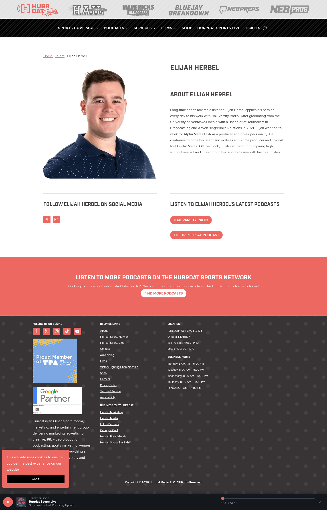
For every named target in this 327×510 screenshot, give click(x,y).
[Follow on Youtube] (77, 331)
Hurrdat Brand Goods (113, 436)
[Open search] (265, 28)
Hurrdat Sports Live (218, 28)
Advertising (107, 355)
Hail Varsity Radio (191, 220)
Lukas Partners (109, 424)
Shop (187, 28)
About (104, 331)
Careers (105, 379)
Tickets (252, 28)
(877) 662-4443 (189, 343)
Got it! (36, 479)
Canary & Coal (109, 430)
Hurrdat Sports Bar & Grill (115, 442)
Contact (105, 349)
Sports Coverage (76, 28)
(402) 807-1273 (185, 349)
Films (166, 28)
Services (143, 28)
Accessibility (107, 397)
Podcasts (114, 28)
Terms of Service (110, 391)
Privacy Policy (108, 385)
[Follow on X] (46, 219)
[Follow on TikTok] (67, 331)
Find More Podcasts (163, 293)
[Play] (8, 502)
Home (48, 56)
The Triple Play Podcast (196, 235)
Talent (60, 56)
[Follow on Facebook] (36, 331)
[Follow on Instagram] (56, 219)
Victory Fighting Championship (119, 367)
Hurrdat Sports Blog (112, 343)
